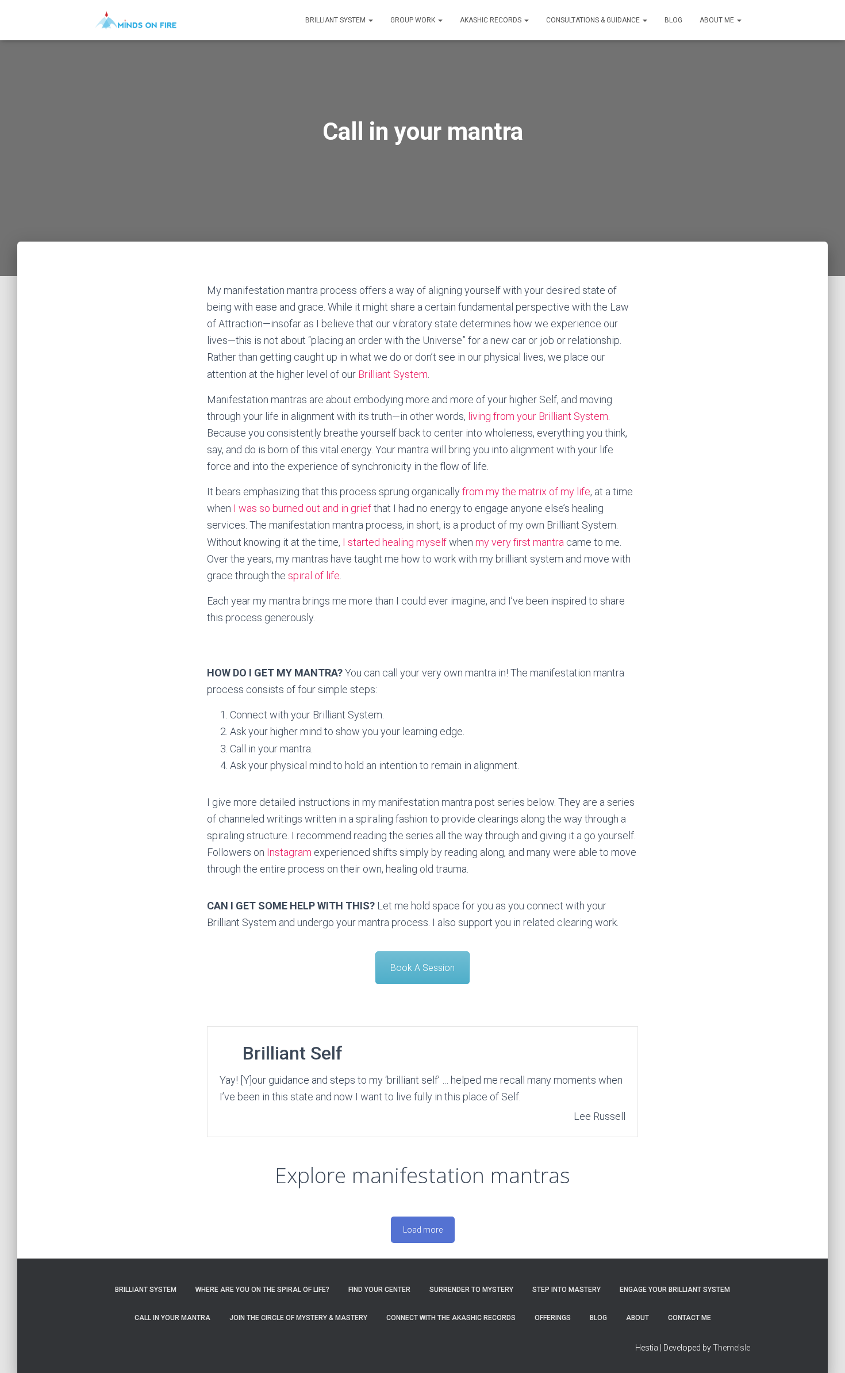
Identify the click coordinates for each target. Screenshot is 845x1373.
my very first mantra (519, 542)
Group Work (413, 20)
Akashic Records (491, 20)
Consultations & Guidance (594, 20)
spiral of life (314, 575)
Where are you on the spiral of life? (262, 1290)
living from (492, 416)
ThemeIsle (731, 1347)
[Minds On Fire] (135, 20)
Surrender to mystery (471, 1290)
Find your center (379, 1290)
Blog (673, 20)
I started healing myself (395, 542)
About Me (718, 20)
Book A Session (422, 967)
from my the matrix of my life (526, 491)
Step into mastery (566, 1290)
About (637, 1318)
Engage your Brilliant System (675, 1290)
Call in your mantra (172, 1318)
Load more (423, 1229)
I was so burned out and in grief (302, 508)
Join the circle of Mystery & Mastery (298, 1318)
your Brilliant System (562, 416)
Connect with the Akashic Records (451, 1318)
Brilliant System (336, 20)
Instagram (289, 852)
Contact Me (689, 1318)
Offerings (553, 1318)
